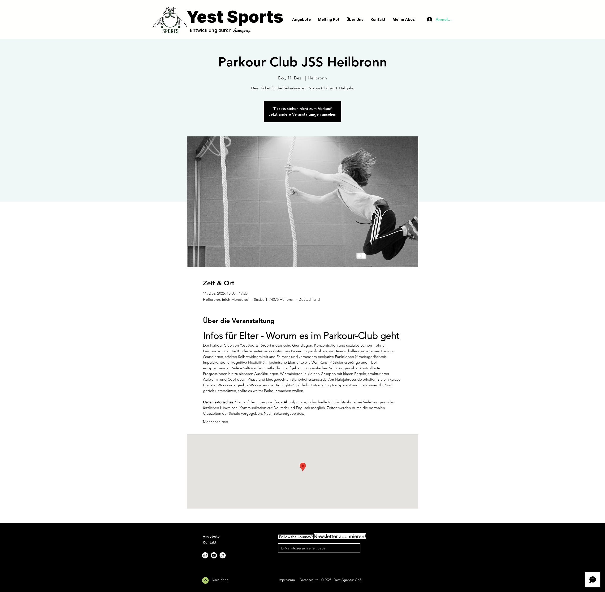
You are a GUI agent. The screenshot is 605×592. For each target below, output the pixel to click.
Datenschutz (309, 580)
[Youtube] (214, 555)
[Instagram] (223, 555)
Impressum (286, 580)
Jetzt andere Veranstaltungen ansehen (302, 114)
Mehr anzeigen (215, 421)
